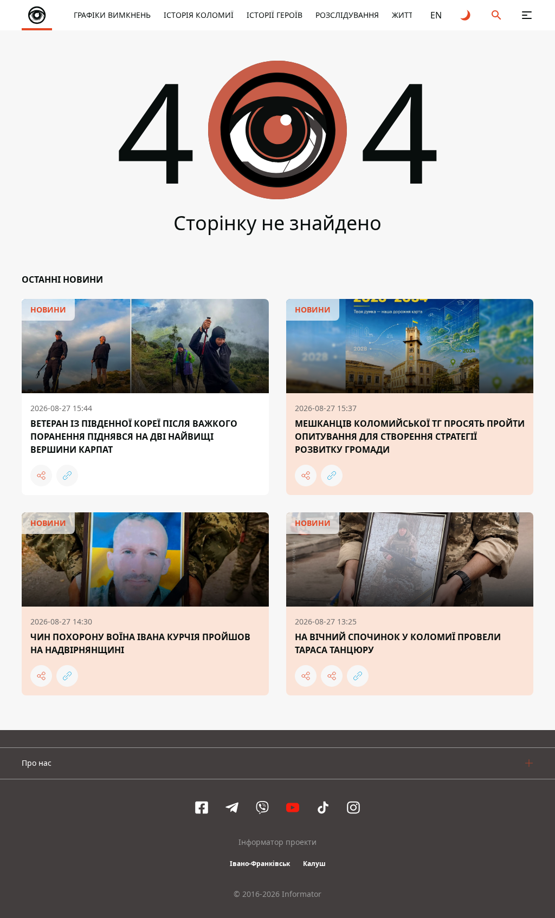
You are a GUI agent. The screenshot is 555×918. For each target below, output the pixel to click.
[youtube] (292, 807)
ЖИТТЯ (405, 15)
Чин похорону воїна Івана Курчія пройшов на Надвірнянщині (140, 643)
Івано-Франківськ (260, 863)
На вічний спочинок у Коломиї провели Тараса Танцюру (398, 643)
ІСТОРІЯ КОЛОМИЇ (199, 15)
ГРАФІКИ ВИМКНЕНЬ (112, 15)
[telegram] (231, 807)
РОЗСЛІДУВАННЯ (347, 15)
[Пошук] (496, 15)
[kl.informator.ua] (37, 15)
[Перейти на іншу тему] (466, 15)
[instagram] (353, 807)
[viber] (262, 807)
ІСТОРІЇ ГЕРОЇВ (274, 15)
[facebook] (201, 807)
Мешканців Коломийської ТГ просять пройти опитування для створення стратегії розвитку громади (410, 436)
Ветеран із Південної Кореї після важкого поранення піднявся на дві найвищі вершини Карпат (133, 436)
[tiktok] (323, 807)
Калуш (314, 863)
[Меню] (526, 15)
